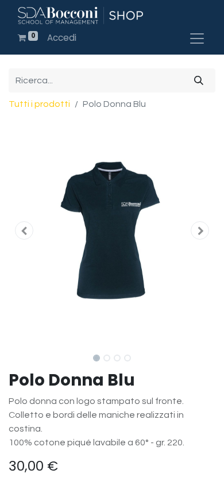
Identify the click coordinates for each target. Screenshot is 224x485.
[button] (24, 230)
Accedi (61, 38)
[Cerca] (198, 80)
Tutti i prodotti (39, 104)
